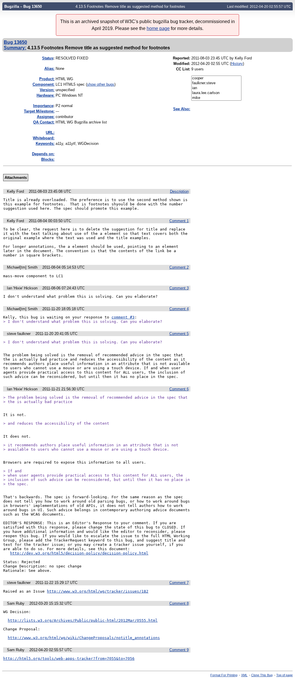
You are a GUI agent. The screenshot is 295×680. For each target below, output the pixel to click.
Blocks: (47, 159)
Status (47, 58)
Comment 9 (179, 650)
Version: (47, 90)
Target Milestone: (39, 111)
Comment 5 (179, 333)
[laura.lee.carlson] (216, 93)
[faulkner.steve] (216, 83)
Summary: (15, 47)
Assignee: (45, 117)
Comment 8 (179, 603)
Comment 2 (179, 267)
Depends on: (43, 154)
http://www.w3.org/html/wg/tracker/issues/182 (97, 591)
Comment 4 (179, 309)
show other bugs (100, 84)
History (237, 63)
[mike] (216, 97)
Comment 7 (179, 582)
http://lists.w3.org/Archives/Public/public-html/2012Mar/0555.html (83, 620)
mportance (43, 106)
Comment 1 (179, 221)
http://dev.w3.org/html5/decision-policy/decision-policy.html (79, 553)
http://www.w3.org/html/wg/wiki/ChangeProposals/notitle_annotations (84, 638)
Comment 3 (179, 288)
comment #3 (123, 317)
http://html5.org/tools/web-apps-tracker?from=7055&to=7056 (69, 658)
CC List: (183, 69)
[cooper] (216, 78)
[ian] (216, 88)
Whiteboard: (43, 138)
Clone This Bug (262, 675)
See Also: (181, 109)
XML (244, 675)
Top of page (284, 675)
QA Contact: (43, 122)
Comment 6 (179, 389)
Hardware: (45, 95)
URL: (50, 132)
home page (158, 28)
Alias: (49, 68)
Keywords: (45, 143)
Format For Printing (223, 675)
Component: (43, 84)
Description (179, 191)
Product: (46, 79)
